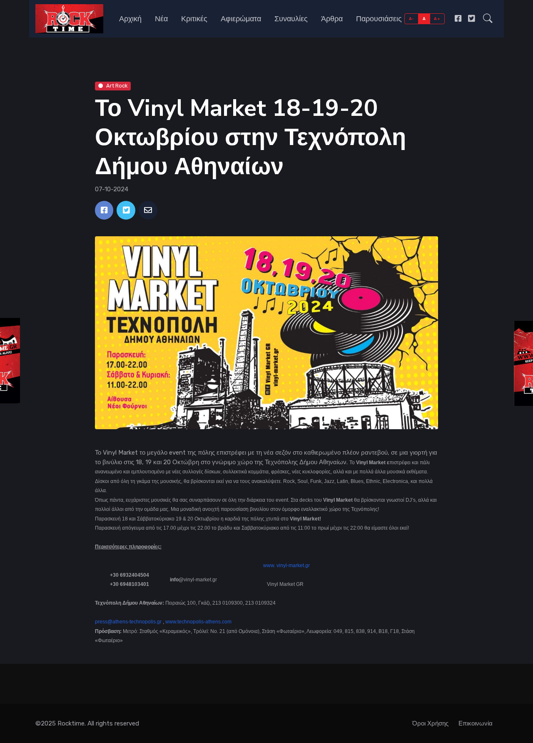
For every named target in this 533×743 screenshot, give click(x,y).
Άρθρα (332, 19)
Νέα (161, 19)
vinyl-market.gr (293, 565)
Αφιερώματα (241, 19)
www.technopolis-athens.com (198, 622)
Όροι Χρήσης (430, 723)
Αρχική (130, 19)
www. (269, 565)
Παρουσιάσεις (379, 19)
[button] (488, 19)
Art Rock (116, 86)
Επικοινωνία (475, 723)
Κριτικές (194, 19)
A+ (437, 18)
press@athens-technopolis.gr (128, 622)
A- (411, 18)
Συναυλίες (291, 19)
